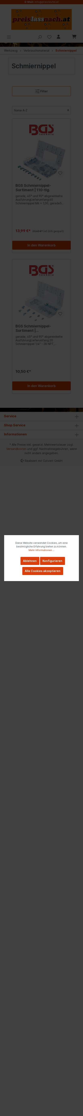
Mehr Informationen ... (41, 550)
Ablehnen (30, 561)
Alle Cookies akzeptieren (42, 571)
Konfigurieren (52, 561)
